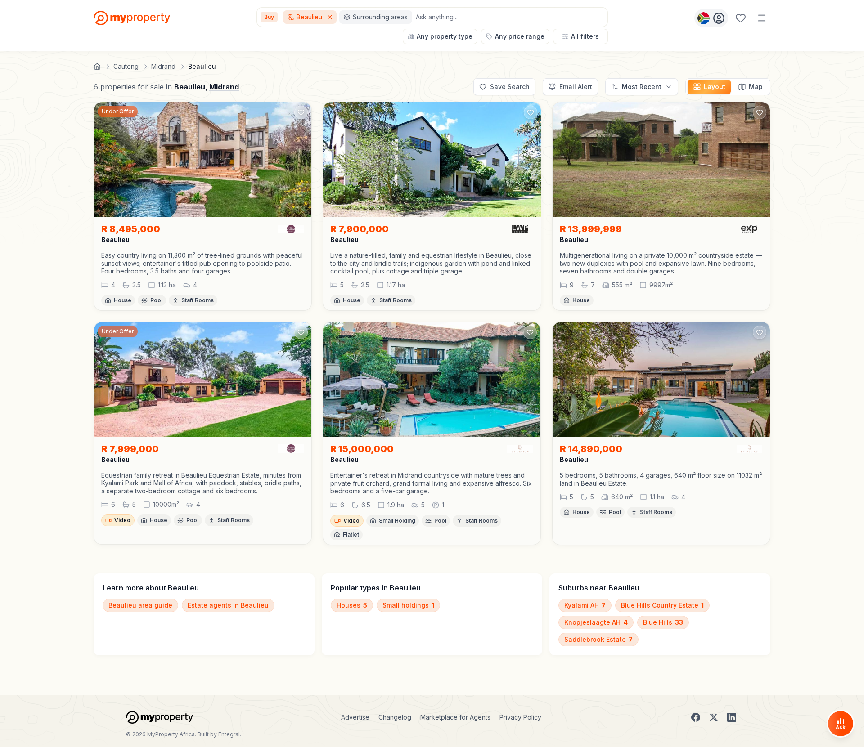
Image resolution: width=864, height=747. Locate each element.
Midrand (224, 86)
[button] (202, 263)
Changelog (394, 717)
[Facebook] (695, 717)
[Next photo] (300, 159)
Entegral (229, 734)
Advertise (355, 717)
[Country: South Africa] (711, 18)
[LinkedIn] (731, 717)
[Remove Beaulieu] (331, 17)
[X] (713, 717)
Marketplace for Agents (455, 717)
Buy (269, 16)
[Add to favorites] (301, 112)
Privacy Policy (520, 717)
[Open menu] (761, 18)
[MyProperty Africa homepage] (159, 717)
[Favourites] (741, 18)
